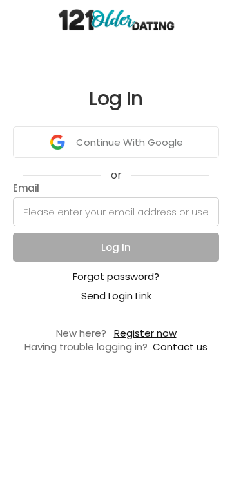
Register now (145, 333)
